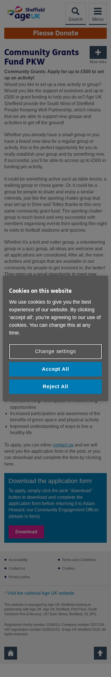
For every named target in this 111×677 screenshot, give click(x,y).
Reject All (55, 386)
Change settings (55, 351)
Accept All (55, 369)
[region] (55, 338)
